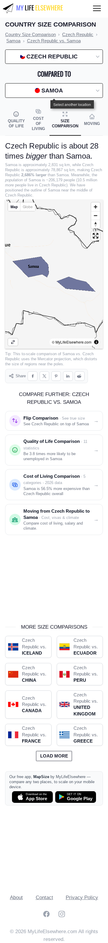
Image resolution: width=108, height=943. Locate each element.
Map (14, 206)
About (16, 897)
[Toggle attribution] (96, 342)
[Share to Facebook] (33, 376)
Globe (28, 206)
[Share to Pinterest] (56, 376)
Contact (44, 897)
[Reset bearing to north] (95, 224)
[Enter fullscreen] (95, 235)
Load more (54, 756)
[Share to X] (45, 376)
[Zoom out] (95, 215)
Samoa (68, 354)
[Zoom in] (95, 206)
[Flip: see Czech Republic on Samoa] (13, 342)
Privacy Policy (82, 897)
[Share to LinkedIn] (68, 376)
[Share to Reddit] (80, 376)
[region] (54, 274)
